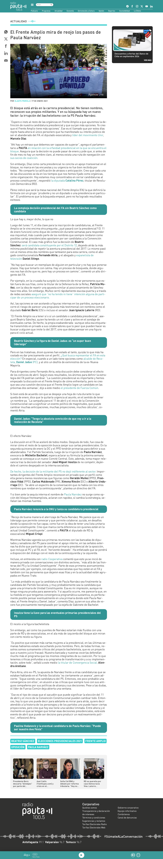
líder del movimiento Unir (87, 135)
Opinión (101, 11)
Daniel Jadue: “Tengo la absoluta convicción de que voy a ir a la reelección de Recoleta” (52, 420)
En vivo (34, 854)
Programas (46, 11)
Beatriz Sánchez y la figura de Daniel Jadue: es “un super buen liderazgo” (52, 342)
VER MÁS (147, 60)
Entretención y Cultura (86, 11)
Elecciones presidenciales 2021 (60, 740)
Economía (70, 11)
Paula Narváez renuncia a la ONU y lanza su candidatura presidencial (56, 509)
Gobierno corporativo (128, 807)
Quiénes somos (89, 807)
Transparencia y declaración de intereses (96, 813)
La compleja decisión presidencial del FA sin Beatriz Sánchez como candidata (55, 209)
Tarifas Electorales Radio (94, 824)
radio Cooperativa (52, 559)
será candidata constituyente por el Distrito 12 (49, 245)
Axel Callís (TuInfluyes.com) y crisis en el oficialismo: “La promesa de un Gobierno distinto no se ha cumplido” (46, 783)
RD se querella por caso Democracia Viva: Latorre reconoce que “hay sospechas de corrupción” (92, 783)
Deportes (111, 11)
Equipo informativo (127, 811)
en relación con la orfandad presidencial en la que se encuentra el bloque (58, 149)
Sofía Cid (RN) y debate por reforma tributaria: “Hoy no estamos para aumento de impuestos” (69, 783)
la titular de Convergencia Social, (78, 662)
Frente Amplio (95, 740)
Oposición (17, 747)
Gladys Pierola (22, 101)
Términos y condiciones (93, 817)
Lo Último (137, 11)
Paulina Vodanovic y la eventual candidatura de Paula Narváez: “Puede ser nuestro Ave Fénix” (57, 727)
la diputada (67, 180)
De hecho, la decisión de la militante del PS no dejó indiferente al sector (53, 471)
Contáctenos (124, 814)
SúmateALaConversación (123, 836)
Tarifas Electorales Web (93, 827)
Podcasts (34, 11)
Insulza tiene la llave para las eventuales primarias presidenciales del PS (57, 614)
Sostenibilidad (124, 11)
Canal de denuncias (127, 817)
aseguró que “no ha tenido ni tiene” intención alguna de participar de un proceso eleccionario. (57, 295)
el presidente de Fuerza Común (79, 388)
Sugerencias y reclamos (93, 821)
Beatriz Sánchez (22, 740)
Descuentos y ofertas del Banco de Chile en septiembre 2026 (131, 55)
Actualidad (58, 11)
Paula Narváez (73, 494)
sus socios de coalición (23, 158)
